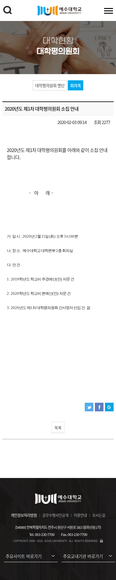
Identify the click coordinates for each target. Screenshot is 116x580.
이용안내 (80, 515)
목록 (58, 427)
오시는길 (98, 515)
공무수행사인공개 (55, 515)
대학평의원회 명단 (50, 85)
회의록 (75, 85)
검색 (7, 10)
